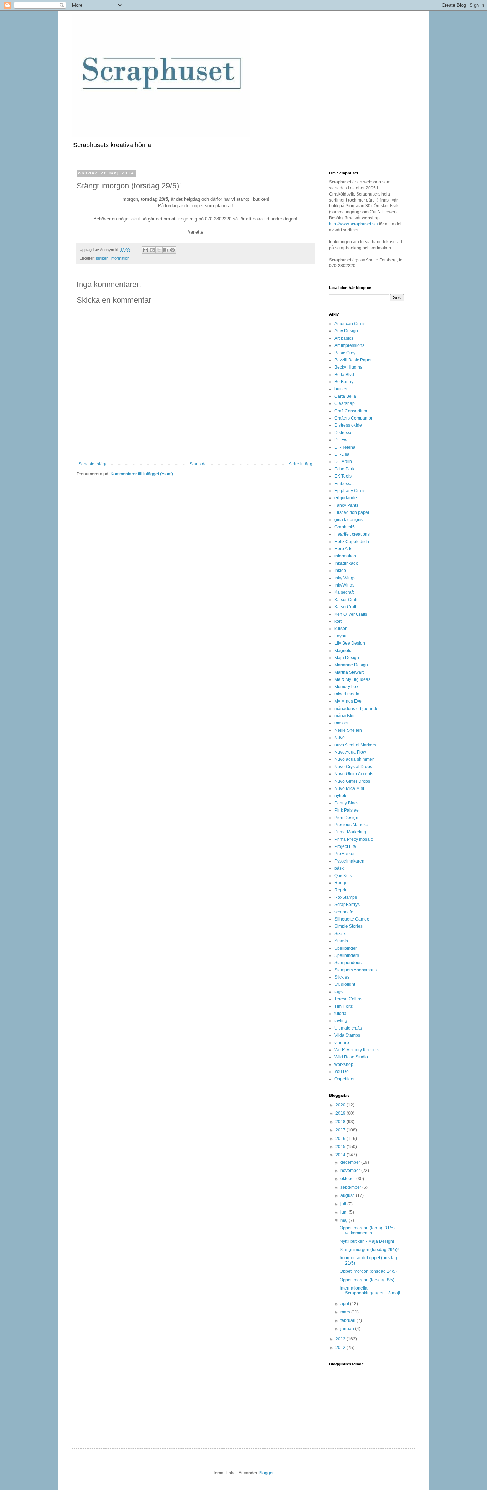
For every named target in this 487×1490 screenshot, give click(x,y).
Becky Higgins (348, 367)
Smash (341, 940)
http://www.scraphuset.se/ (353, 224)
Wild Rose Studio (351, 1056)
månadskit (344, 715)
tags (338, 991)
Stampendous (348, 962)
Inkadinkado (346, 563)
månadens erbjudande (356, 708)
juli (343, 1204)
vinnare (341, 1042)
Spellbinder (345, 948)
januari (347, 1328)
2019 (341, 1113)
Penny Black (346, 803)
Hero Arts (343, 548)
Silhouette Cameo (351, 919)
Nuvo (339, 737)
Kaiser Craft (345, 599)
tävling (340, 1020)
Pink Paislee (346, 810)
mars (345, 1311)
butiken (102, 258)
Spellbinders (346, 955)
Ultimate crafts (348, 1028)
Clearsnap (344, 403)
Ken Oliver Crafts (350, 614)
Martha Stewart (349, 672)
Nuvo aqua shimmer (354, 759)
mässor (341, 722)
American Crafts (349, 323)
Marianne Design (351, 664)
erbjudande (345, 497)
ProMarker (344, 853)
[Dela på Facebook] (165, 250)
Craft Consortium (350, 410)
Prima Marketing (350, 831)
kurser (340, 628)
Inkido (340, 570)
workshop (343, 1064)
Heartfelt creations (352, 534)
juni (344, 1212)
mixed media (346, 694)
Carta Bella (345, 396)
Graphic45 (344, 527)
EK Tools (343, 476)
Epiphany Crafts (349, 490)
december (350, 1162)
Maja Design (346, 657)
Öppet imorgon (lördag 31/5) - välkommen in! (368, 1230)
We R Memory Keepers (356, 1049)
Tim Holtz (343, 1006)
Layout (341, 636)
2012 (341, 1347)
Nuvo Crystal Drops (353, 766)
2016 (341, 1138)
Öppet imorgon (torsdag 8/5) (367, 1279)
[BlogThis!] (152, 250)
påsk (339, 868)
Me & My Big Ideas (352, 679)
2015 (341, 1146)
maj (344, 1220)
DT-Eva (341, 439)
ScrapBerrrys (347, 904)
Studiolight (344, 984)
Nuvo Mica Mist (349, 788)
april (345, 1303)
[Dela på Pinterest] (172, 250)
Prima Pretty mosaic (353, 839)
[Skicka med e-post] (145, 250)
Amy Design (346, 330)
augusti (348, 1195)
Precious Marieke (351, 824)
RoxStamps (345, 897)
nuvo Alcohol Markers (355, 745)
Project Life (345, 846)
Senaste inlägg (93, 464)
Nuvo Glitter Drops (352, 781)
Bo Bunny (343, 381)
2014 (341, 1154)
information (120, 258)
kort (338, 621)
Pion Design (346, 817)
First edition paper (351, 512)
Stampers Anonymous (355, 970)
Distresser (344, 432)
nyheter (341, 795)
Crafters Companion (354, 418)
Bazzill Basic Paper (353, 360)
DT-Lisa (341, 454)
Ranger (341, 882)
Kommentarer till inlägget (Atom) (142, 474)
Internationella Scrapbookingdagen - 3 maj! (370, 1291)
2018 (341, 1121)
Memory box (346, 686)
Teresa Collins (348, 998)
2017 (341, 1129)
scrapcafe (343, 912)
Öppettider (344, 1079)
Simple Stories (348, 926)
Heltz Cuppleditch (351, 541)
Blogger (265, 1472)
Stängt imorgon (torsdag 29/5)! (369, 1249)
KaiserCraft (345, 606)
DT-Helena (344, 447)
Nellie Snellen (348, 730)
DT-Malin (343, 461)
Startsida (198, 464)
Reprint (341, 889)
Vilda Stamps (347, 1035)
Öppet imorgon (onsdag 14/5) (368, 1271)
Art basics (343, 338)
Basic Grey (344, 352)
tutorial (341, 1013)
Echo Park (344, 469)
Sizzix (340, 933)
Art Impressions (349, 345)
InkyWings (344, 585)
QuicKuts (343, 875)
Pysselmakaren (349, 861)
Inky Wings (344, 577)
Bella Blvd (344, 374)
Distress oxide (348, 425)
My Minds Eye (348, 701)
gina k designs (348, 519)
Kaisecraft (344, 592)
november (350, 1170)
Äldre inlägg (300, 464)
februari (348, 1320)
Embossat (344, 483)
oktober (348, 1178)
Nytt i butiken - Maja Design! (367, 1241)
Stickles (341, 977)
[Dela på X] (159, 250)
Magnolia (343, 650)
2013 (341, 1339)
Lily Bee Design (349, 643)
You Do (341, 1071)
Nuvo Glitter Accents (353, 773)
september (351, 1187)
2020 (341, 1105)
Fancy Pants (346, 505)
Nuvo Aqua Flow (350, 752)
